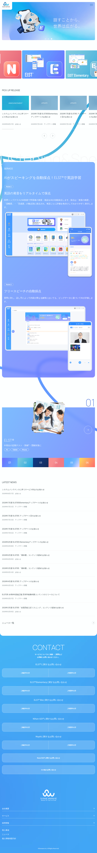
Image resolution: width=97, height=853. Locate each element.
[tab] (45, 38)
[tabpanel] (15, 110)
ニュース (5, 834)
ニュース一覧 (8, 622)
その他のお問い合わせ (48, 770)
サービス (5, 815)
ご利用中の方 (71, 673)
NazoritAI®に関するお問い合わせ (48, 758)
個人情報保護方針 (9, 838)
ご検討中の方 (25, 673)
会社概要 (5, 808)
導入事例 (5, 830)
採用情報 (5, 823)
